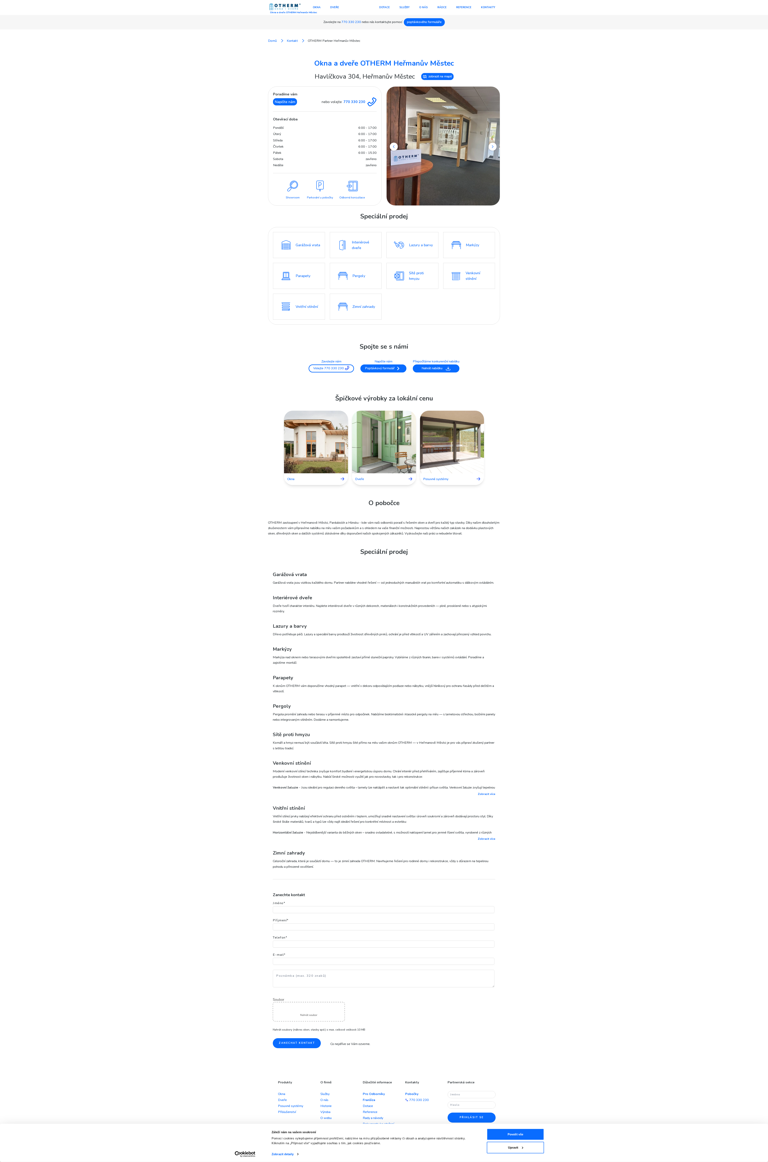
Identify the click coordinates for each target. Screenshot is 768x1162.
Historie (326, 1106)
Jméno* (279, 903)
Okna (317, 7)
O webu (326, 1118)
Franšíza (369, 1100)
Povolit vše (515, 1134)
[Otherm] (285, 7)
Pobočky (411, 1094)
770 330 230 (351, 22)
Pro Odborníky (374, 1094)
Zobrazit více (486, 794)
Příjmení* (281, 920)
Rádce (442, 7)
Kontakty (488, 7)
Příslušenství (287, 1112)
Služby (404, 7)
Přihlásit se (472, 1117)
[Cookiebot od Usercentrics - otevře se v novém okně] (245, 1154)
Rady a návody (373, 1118)
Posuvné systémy (290, 1106)
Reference (463, 7)
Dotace (384, 7)
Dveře (334, 7)
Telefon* (280, 937)
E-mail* (279, 955)
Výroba (325, 1112)
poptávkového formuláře (424, 22)
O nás (423, 7)
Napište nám (285, 101)
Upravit (513, 1147)
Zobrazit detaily (283, 1154)
